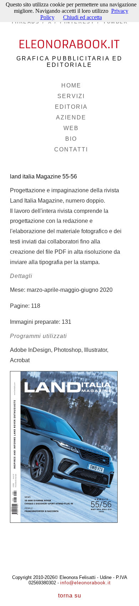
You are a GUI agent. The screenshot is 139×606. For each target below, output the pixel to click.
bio (71, 139)
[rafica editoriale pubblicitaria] (70, 42)
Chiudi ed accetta (82, 17)
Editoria (71, 107)
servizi (71, 96)
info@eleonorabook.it (85, 582)
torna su (69, 595)
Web (71, 128)
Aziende (71, 117)
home (71, 85)
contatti (71, 149)
